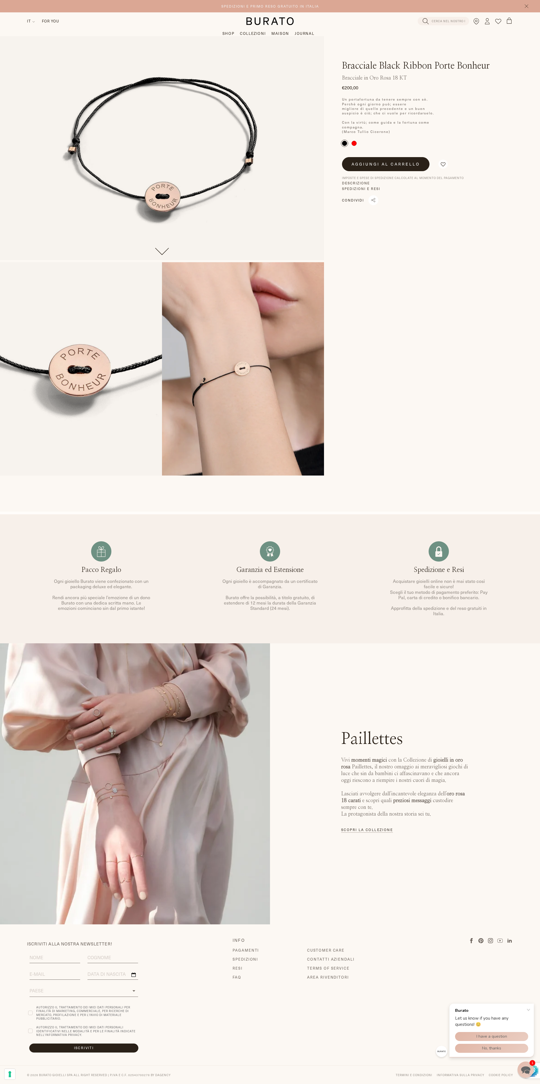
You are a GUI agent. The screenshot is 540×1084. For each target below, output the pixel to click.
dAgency (163, 1075)
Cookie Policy (501, 1075)
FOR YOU (50, 21)
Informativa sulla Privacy (460, 1075)
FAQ (237, 977)
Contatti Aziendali (331, 959)
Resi (238, 968)
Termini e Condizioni (414, 1075)
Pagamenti (246, 950)
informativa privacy (63, 1035)
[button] (443, 164)
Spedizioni (245, 959)
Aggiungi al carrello (386, 164)
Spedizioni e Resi (361, 188)
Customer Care (326, 950)
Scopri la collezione (367, 829)
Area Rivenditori (328, 977)
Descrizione (356, 182)
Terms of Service (328, 968)
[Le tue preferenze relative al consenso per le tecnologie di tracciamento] (9, 1074)
